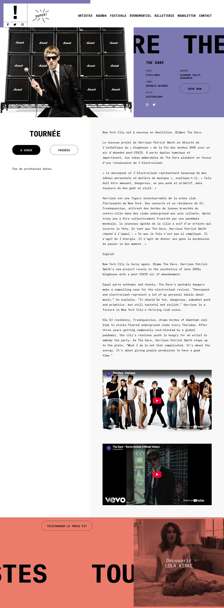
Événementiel (140, 15)
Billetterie (164, 15)
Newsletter (187, 15)
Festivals (118, 15)
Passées (64, 150)
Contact (205, 15)
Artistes (85, 15)
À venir (26, 150)
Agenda (101, 15)
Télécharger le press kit (67, 526)
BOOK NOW (195, 88)
